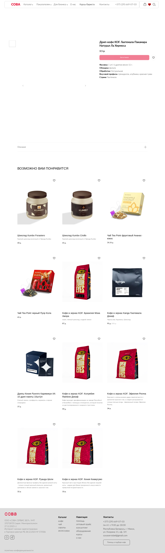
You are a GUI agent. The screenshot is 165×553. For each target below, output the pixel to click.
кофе (60, 521)
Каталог (28, 4)
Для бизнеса (60, 4)
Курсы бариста (87, 4)
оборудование (83, 531)
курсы (79, 534)
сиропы (62, 528)
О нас (73, 4)
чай (60, 524)
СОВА (15, 4)
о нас (78, 538)
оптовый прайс (83, 524)
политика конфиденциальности (18, 551)
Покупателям (43, 4)
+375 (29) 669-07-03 (113, 522)
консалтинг (82, 528)
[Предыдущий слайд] (23, 85)
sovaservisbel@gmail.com (115, 535)
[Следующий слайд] (85, 85)
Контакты (104, 4)
